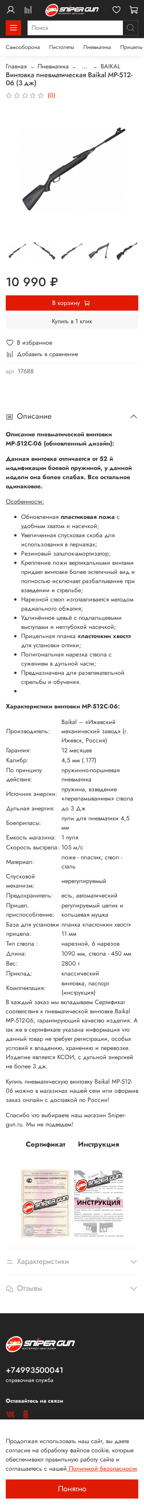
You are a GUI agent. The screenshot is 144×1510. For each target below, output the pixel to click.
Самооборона (23, 47)
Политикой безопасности (102, 1468)
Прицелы (131, 47)
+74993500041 (34, 1370)
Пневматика (97, 47)
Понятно (72, 1488)
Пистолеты (61, 47)
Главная (16, 66)
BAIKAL (110, 66)
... (85, 66)
